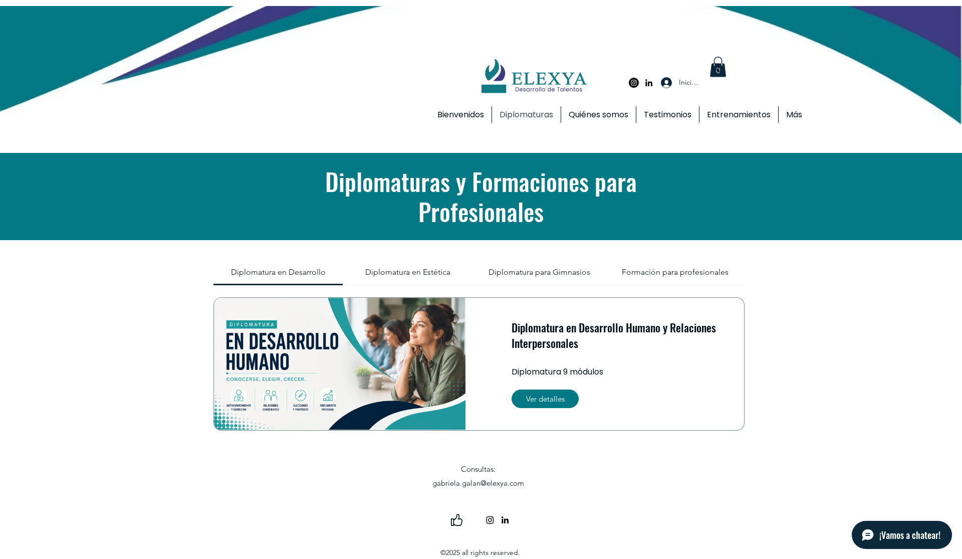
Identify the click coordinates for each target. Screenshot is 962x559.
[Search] (716, 67)
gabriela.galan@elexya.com (478, 483)
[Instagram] (634, 83)
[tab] (278, 272)
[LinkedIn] (649, 83)
